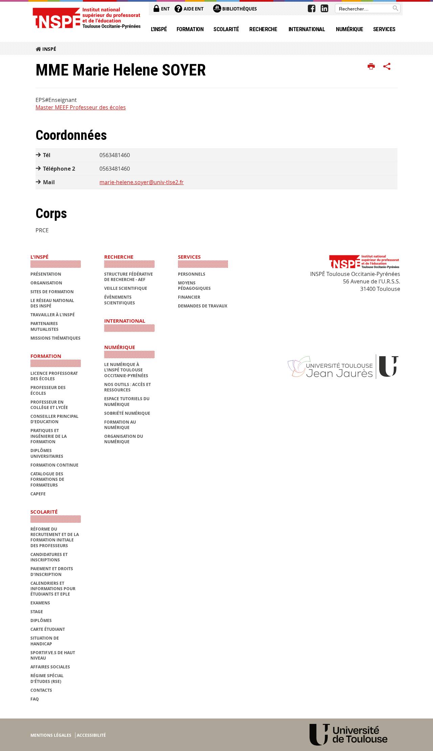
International (307, 29)
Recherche (263, 29)
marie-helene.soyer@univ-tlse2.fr (141, 182)
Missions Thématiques (55, 338)
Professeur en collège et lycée (49, 404)
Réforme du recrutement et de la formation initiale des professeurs (54, 537)
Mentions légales (50, 735)
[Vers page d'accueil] (86, 17)
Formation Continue (54, 465)
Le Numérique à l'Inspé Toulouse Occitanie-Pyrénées (126, 370)
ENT (165, 9)
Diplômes (41, 620)
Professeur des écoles (48, 390)
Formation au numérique (120, 424)
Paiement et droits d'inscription (51, 571)
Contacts (41, 690)
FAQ (34, 699)
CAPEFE (38, 494)
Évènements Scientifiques (119, 299)
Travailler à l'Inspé (52, 315)
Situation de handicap (44, 640)
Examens (40, 603)
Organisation (46, 283)
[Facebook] (311, 8)
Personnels (191, 274)
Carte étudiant (47, 629)
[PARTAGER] (387, 66)
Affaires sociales (50, 667)
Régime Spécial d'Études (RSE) (47, 678)
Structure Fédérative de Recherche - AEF (128, 276)
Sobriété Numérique (127, 413)
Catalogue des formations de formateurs (47, 479)
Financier (189, 297)
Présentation (45, 274)
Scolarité (226, 29)
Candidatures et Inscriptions (49, 557)
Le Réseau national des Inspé (52, 303)
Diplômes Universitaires (46, 453)
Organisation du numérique (123, 439)
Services (384, 29)
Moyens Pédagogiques (194, 285)
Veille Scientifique (125, 288)
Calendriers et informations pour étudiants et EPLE (52, 588)
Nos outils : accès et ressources (127, 387)
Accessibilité (91, 735)
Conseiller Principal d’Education (54, 419)
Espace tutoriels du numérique (127, 401)
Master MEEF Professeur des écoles (81, 107)
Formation (190, 29)
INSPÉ (49, 49)
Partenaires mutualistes (44, 326)
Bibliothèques (239, 9)
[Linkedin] (324, 8)
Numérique (349, 29)
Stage (36, 612)
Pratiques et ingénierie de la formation (48, 436)
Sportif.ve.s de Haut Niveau (52, 655)
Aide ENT (193, 9)
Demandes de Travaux (202, 306)
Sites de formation (52, 292)
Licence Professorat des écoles (54, 376)
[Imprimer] (371, 66)
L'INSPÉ (159, 29)
